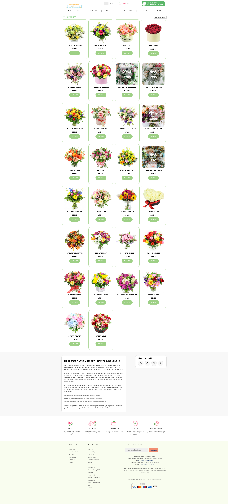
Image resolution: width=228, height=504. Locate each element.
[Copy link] (160, 363)
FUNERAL (144, 11)
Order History (73, 457)
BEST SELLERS (73, 11)
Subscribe (154, 450)
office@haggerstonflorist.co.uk (147, 460)
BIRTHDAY (93, 11)
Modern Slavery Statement (95, 470)
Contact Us (72, 459)
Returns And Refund (93, 477)
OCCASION (110, 11)
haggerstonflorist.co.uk (147, 464)
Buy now (75, 53)
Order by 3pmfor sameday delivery (155, 3)
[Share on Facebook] (140, 363)
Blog (89, 485)
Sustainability (91, 480)
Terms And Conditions (94, 482)
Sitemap (90, 488)
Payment (90, 472)
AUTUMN (159, 11)
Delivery (90, 462)
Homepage (72, 449)
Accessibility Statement (94, 452)
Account (114, 3)
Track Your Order (74, 452)
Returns (71, 462)
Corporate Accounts (93, 459)
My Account (72, 454)
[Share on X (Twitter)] (154, 363)
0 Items (129, 3)
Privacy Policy (92, 475)
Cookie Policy (92, 457)
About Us (90, 449)
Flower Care (91, 465)
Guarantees (91, 467)
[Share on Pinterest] (147, 363)
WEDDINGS (128, 11)
